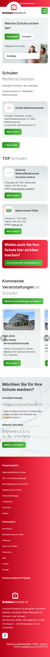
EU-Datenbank (26, 3)
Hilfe (4, 558)
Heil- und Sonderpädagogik (14, 478)
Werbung (6, 540)
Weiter (46, 338)
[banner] (14, 8)
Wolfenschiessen (10, 95)
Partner (5, 564)
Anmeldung (7, 528)
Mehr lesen (12, 131)
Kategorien (12, 36)
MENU (44, 11)
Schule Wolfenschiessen (29, 107)
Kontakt (5, 569)
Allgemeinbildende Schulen (14, 472)
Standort (26, 36)
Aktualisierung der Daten (13, 534)
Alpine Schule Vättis (26, 210)
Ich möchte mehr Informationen (23, 262)
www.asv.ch (17, 224)
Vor (3, 338)
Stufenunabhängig (10, 495)
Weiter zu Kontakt (13, 445)
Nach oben (12, 145)
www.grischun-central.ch (22, 188)
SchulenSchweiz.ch (11, 91)
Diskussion (7, 552)
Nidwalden (27, 91)
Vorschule (6, 507)
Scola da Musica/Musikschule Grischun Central (27, 173)
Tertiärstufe (7, 501)
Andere (5, 513)
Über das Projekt (9, 546)
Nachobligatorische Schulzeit (15, 484)
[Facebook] (5, 635)
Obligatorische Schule (15, 46)
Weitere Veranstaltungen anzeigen (22, 301)
